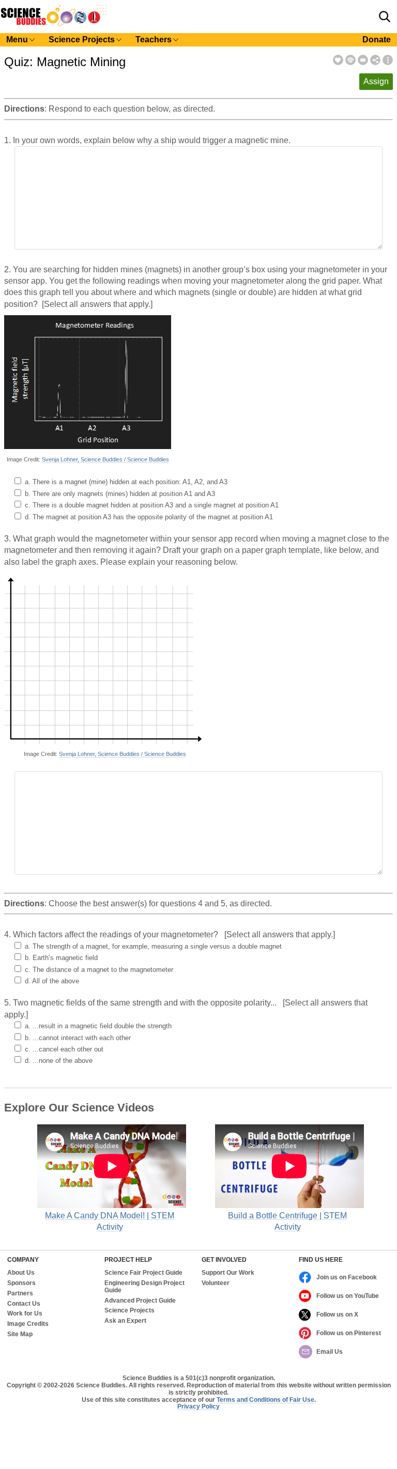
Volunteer (216, 1283)
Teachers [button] (153, 39)
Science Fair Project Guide (143, 1273)
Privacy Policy (198, 1406)
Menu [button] (17, 39)
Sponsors (21, 1283)
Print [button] (350, 60)
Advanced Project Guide (140, 1300)
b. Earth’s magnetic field (61, 958)
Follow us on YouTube (347, 1296)
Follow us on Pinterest (348, 1333)
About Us (21, 1273)
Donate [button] (376, 39)
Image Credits (28, 1324)
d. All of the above (52, 981)
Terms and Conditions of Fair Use (265, 1399)
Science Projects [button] (82, 39)
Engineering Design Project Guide (144, 1287)
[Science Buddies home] (54, 24)
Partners (20, 1293)
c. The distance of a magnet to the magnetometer (99, 969)
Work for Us (24, 1313)
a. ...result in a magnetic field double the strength (98, 1026)
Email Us (329, 1351)
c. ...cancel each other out (64, 1049)
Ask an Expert (125, 1321)
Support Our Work (228, 1273)
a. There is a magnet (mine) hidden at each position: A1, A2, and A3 (126, 482)
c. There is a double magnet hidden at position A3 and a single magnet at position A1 (152, 505)
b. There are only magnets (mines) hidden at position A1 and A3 (120, 494)
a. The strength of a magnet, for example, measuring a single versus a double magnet (153, 946)
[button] (384, 16)
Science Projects (129, 1310)
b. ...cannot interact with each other (78, 1038)
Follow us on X (337, 1314)
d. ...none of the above (59, 1060)
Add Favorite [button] (338, 60)
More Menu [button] (388, 60)
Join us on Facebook (346, 1277)
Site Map (20, 1334)
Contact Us (23, 1304)
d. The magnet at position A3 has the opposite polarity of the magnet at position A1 (149, 517)
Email (363, 60)
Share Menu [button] (375, 60)
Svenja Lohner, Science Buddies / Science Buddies (105, 459)
